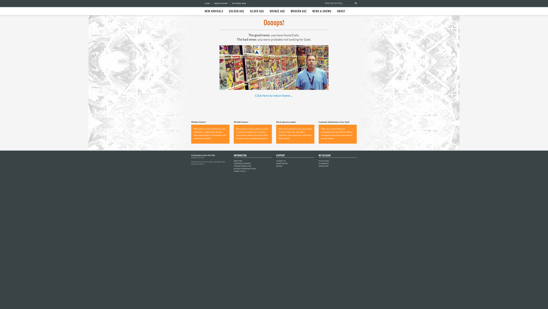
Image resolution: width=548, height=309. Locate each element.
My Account (324, 161)
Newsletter (323, 166)
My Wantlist (324, 163)
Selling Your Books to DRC (245, 169)
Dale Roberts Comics (197, 8)
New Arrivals (214, 11)
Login (207, 3)
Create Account (221, 3)
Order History (282, 163)
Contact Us (281, 161)
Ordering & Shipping (242, 163)
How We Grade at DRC (242, 166)
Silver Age (257, 11)
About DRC (238, 161)
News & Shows (321, 11)
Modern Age (299, 11)
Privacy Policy (240, 171)
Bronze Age (277, 11)
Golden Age (236, 11)
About (341, 11)
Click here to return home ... (274, 95)
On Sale (279, 166)
